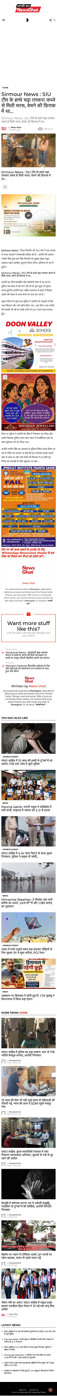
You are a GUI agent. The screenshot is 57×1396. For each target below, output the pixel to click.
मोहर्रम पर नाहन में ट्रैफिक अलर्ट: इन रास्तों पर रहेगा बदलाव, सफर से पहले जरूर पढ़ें (26, 1256)
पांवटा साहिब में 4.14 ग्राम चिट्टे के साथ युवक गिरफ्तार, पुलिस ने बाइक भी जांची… (26, 854)
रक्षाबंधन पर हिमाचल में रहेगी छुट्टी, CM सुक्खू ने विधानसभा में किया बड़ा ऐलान (28, 997)
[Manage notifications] (50, 1390)
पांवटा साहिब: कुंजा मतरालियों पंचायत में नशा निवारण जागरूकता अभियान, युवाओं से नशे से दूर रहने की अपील (27, 1155)
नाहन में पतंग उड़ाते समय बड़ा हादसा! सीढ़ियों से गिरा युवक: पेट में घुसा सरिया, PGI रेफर (26, 950)
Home (24, 1012)
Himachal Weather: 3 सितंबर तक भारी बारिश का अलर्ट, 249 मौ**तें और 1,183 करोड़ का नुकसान (26, 903)
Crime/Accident (10, 757)
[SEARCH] (54, 20)
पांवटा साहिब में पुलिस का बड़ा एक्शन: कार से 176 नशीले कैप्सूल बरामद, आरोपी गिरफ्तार (28, 1053)
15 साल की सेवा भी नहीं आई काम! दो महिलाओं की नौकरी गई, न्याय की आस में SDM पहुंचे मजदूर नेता (28, 1103)
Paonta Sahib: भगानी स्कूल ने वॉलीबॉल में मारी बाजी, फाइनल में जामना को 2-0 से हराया (26, 808)
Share (5, 137)
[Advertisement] (28, 52)
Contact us (33, 1390)
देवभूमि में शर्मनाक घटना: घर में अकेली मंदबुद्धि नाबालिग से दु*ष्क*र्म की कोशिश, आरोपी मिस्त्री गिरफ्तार (26, 1206)
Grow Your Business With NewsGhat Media (28, 1392)
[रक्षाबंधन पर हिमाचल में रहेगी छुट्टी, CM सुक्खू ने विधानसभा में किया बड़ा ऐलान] (28, 974)
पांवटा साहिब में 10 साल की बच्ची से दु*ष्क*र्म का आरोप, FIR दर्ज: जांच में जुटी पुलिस (26, 762)
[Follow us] (50, 20)
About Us (22, 1390)
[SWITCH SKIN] (27, 20)
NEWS (5, 803)
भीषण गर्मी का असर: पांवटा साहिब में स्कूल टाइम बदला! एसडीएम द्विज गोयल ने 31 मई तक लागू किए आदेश (27, 1306)
